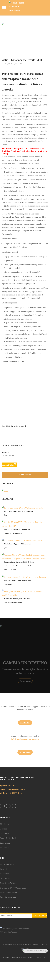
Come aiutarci (25, 475)
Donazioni (4, 874)
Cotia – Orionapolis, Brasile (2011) (22, 59)
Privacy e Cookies (41, 957)
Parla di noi (5, 843)
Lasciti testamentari (8, 897)
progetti (22, 426)
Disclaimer (4, 847)
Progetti (18, 64)
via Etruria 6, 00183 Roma (11, 793)
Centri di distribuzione (9, 838)
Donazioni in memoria (9, 892)
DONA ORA (25, 752)
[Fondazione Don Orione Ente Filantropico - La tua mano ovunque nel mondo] (18, 7)
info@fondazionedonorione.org (25, 739)
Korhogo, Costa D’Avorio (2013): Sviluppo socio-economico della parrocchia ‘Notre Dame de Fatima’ (19, 566)
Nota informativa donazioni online (23, 957)
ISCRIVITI (25, 723)
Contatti (3, 829)
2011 (5, 64)
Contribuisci (5, 878)
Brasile (11, 64)
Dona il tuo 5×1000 (8, 883)
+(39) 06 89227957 (8, 785)
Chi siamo (4, 824)
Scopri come (25, 681)
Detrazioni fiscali (7, 864)
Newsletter (4, 833)
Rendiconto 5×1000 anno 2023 (13, 888)
